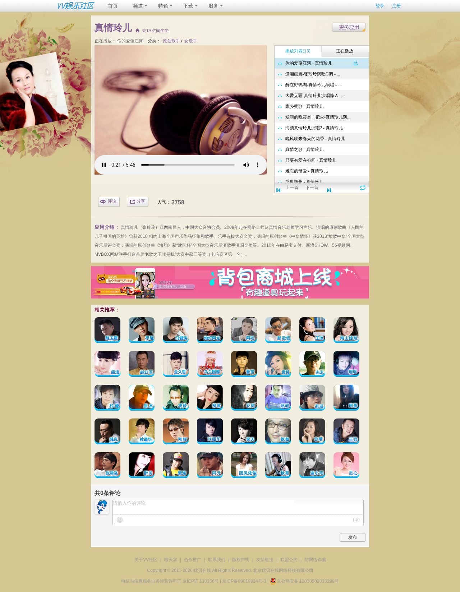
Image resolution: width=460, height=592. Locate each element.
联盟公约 (289, 559)
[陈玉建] (107, 331)
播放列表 (297, 51)
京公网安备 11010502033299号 (308, 581)
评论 (112, 201)
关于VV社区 (145, 559)
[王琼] (312, 331)
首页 (113, 6)
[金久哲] (176, 365)
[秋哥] (278, 466)
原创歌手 (171, 40)
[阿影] (346, 399)
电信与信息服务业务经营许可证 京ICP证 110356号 (170, 581)
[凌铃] (176, 399)
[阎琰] (107, 365)
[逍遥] (312, 399)
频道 (138, 6)
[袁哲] (278, 365)
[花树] (244, 399)
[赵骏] (278, 399)
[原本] (142, 399)
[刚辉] (176, 432)
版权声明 (240, 559)
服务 (213, 6)
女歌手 (190, 40)
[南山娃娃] (346, 331)
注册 (396, 5)
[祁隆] (142, 331)
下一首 (311, 187)
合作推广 (192, 559)
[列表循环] (363, 187)
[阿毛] (244, 331)
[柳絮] (210, 399)
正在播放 (344, 51)
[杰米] (312, 365)
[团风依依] (244, 466)
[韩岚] (107, 432)
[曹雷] (244, 365)
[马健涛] (176, 331)
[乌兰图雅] (210, 365)
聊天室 (170, 559)
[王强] (346, 432)
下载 (188, 6)
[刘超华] (210, 432)
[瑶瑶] (346, 365)
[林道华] (142, 432)
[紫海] (176, 466)
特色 (163, 6)
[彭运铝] (278, 331)
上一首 (292, 187)
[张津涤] (107, 466)
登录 (380, 5)
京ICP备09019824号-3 (244, 581)
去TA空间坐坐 (155, 30)
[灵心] (346, 466)
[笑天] (244, 432)
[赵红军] (142, 365)
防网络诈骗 (315, 559)
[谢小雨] (312, 466)
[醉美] (142, 466)
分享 (141, 201)
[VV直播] (230, 297)
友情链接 (264, 559)
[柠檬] (107, 399)
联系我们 (216, 559)
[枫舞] (278, 432)
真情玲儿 (129, 227)
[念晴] (312, 432)
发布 (352, 537)
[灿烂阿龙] (210, 331)
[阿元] (210, 466)
